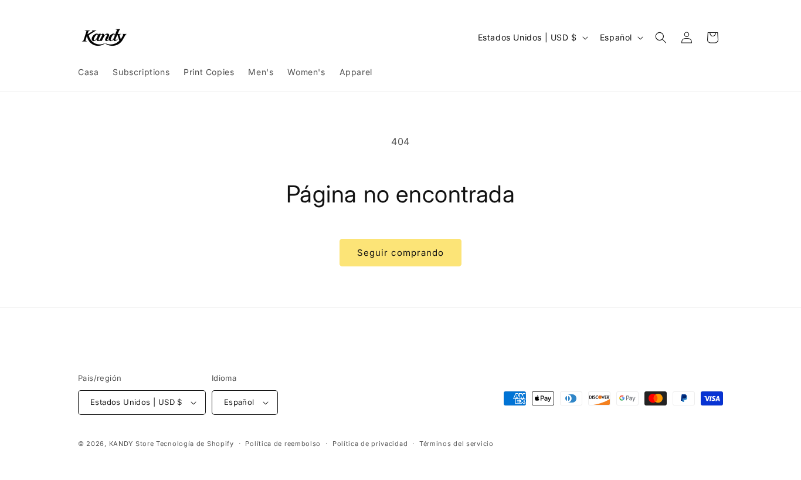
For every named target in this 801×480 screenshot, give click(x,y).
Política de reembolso (283, 444)
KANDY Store (131, 444)
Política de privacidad (370, 444)
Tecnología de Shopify (195, 444)
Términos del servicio (456, 444)
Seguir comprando (400, 252)
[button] (661, 37)
